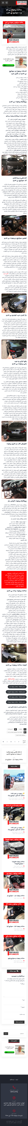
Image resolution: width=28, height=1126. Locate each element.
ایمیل (22, 1007)
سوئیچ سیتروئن (21, 799)
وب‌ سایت (22, 1014)
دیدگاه (22, 984)
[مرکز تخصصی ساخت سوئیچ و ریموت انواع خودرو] (21, 3)
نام (23, 1000)
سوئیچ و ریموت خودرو (20, 735)
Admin (20, 729)
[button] (3, 2)
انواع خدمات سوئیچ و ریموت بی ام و (15, 732)
